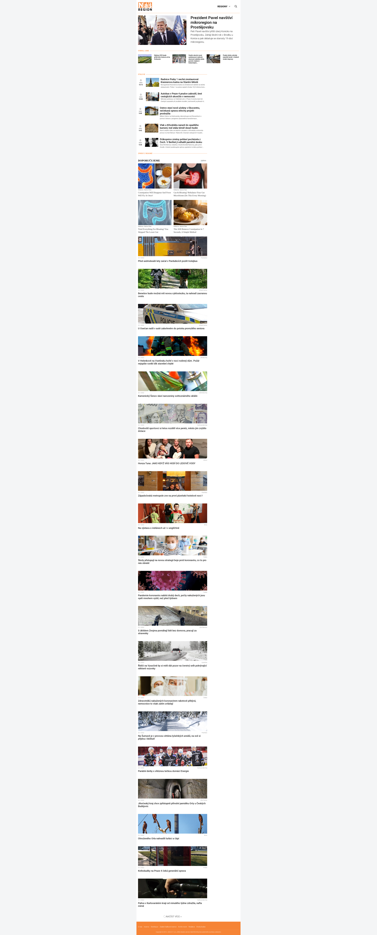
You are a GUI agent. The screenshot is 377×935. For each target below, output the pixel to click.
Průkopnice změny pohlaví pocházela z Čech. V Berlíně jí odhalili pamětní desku (181, 141)
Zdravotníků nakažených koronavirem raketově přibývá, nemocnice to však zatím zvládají (167, 702)
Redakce (192, 927)
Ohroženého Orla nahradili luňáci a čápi (158, 838)
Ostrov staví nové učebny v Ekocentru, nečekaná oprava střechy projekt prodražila (180, 111)
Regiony (222, 6)
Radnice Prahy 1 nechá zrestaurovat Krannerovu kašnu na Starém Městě (180, 81)
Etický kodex (200, 927)
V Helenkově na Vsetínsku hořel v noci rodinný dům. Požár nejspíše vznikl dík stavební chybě (168, 362)
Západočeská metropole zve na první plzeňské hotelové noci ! (170, 495)
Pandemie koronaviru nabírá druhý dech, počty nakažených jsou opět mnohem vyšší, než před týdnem (171, 597)
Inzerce (146, 927)
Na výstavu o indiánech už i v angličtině (158, 528)
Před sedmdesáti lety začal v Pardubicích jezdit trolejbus (167, 261)
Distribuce (154, 927)
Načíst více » (174, 916)
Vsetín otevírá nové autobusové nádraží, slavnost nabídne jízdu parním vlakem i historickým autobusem (196, 59)
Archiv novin (182, 927)
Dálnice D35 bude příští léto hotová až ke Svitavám (162, 57)
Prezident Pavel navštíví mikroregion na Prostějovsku (211, 22)
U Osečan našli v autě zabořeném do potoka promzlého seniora (171, 328)
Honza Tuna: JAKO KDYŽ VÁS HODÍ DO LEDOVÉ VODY (166, 463)
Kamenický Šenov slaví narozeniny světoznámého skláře (167, 396)
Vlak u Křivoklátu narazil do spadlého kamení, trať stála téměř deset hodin (179, 126)
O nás (140, 927)
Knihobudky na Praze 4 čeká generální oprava (162, 870)
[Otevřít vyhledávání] (236, 6)
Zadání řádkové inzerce (168, 927)
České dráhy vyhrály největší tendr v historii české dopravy (231, 57)
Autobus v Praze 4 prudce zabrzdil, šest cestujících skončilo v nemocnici (181, 95)
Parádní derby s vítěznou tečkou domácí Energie (163, 771)
